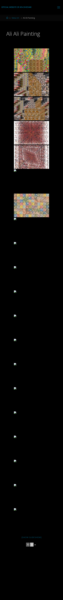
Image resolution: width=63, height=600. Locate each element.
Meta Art (15, 18)
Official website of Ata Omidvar (16, 7)
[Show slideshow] (32, 537)
